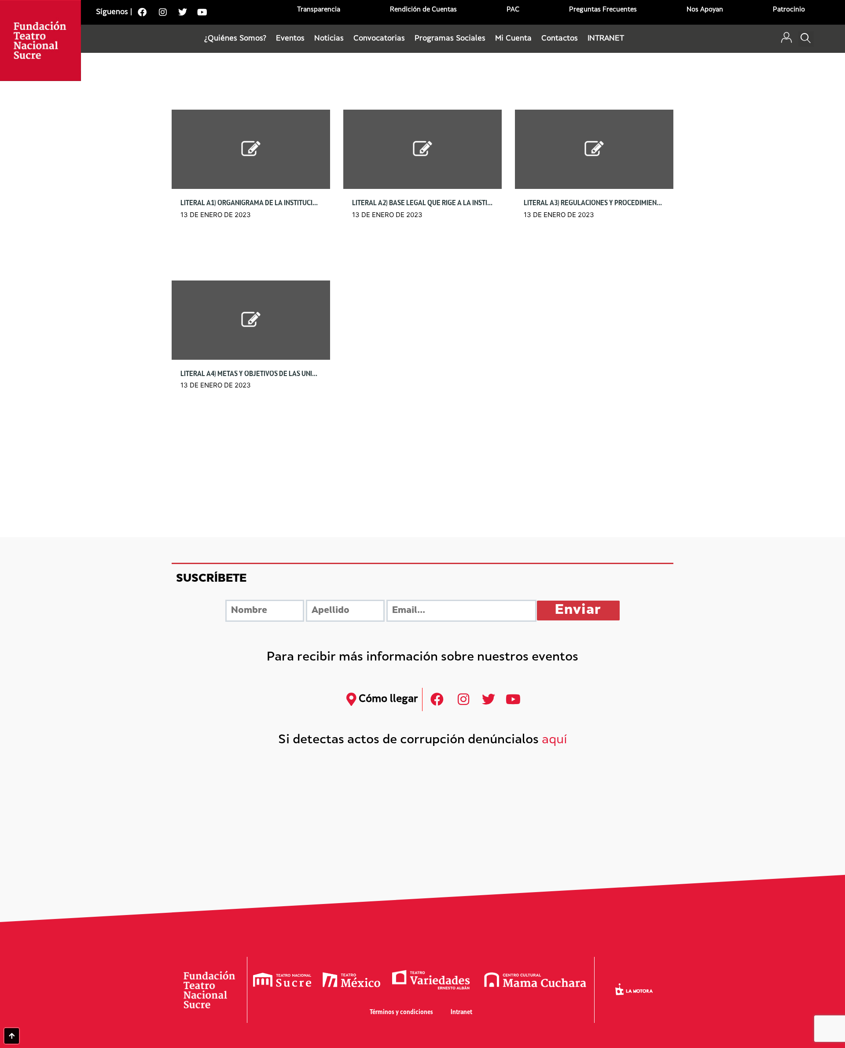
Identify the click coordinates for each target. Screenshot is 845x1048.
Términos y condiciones (401, 1012)
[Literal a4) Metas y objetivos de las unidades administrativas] (251, 320)
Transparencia (318, 10)
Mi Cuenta (513, 38)
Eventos (290, 38)
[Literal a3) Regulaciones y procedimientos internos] (594, 149)
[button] (806, 39)
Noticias (329, 38)
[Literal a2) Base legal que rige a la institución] (422, 149)
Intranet (461, 1012)
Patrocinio (789, 10)
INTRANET (606, 38)
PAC (513, 10)
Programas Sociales (450, 38)
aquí (554, 740)
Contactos (559, 38)
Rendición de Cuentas (423, 10)
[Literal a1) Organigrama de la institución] (251, 149)
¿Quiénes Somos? (235, 38)
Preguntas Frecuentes (603, 10)
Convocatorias (379, 38)
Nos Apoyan (705, 10)
